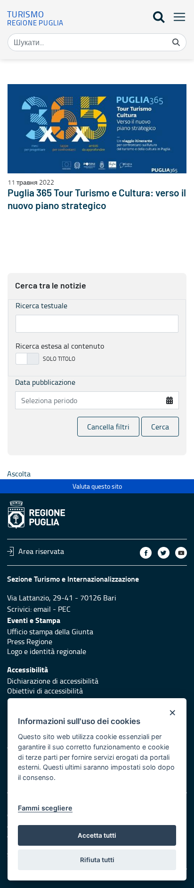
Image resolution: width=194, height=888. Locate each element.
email (42, 609)
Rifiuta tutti (97, 860)
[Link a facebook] (146, 553)
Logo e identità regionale (46, 651)
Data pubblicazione (45, 382)
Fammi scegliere (45, 808)
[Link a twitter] (164, 553)
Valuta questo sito (97, 486)
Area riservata (41, 551)
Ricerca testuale (41, 305)
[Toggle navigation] (176, 17)
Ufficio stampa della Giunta (50, 631)
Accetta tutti (97, 835)
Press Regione (29, 641)
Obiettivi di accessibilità (45, 690)
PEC (64, 609)
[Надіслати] (176, 42)
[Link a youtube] (181, 553)
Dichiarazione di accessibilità (52, 681)
